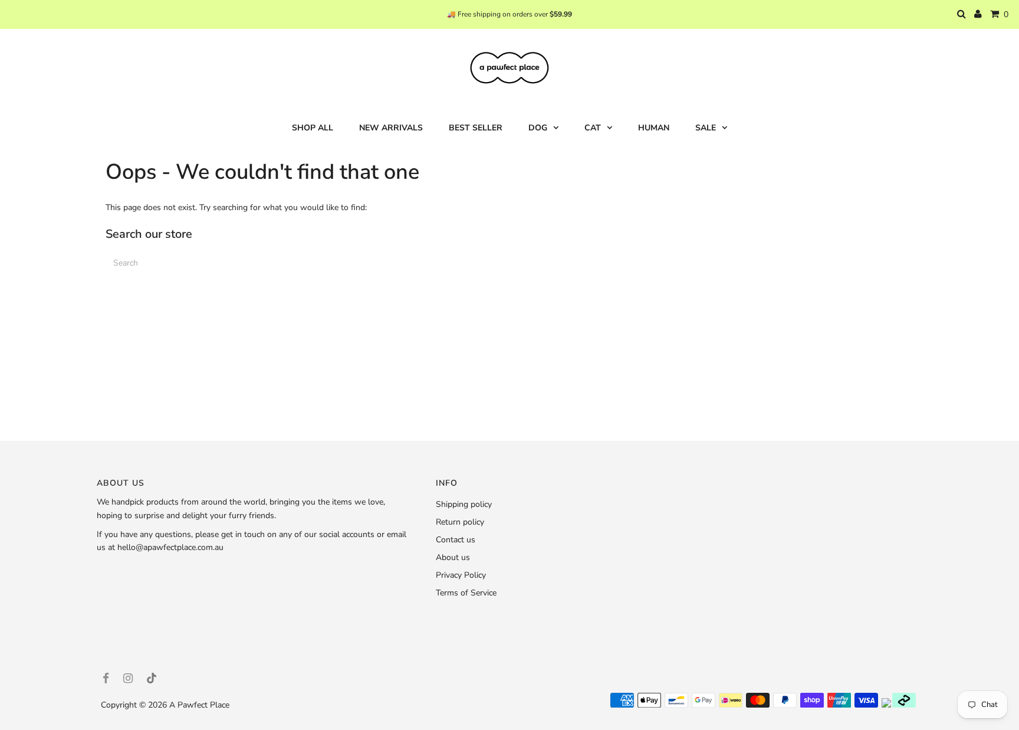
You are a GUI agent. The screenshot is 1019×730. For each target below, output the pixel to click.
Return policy (460, 522)
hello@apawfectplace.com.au (170, 547)
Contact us (455, 539)
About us (453, 557)
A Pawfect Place (199, 705)
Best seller (475, 127)
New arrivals (391, 127)
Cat (592, 127)
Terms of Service (466, 592)
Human (653, 127)
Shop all (312, 127)
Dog (537, 127)
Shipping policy (464, 504)
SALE (705, 127)
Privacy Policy (461, 575)
